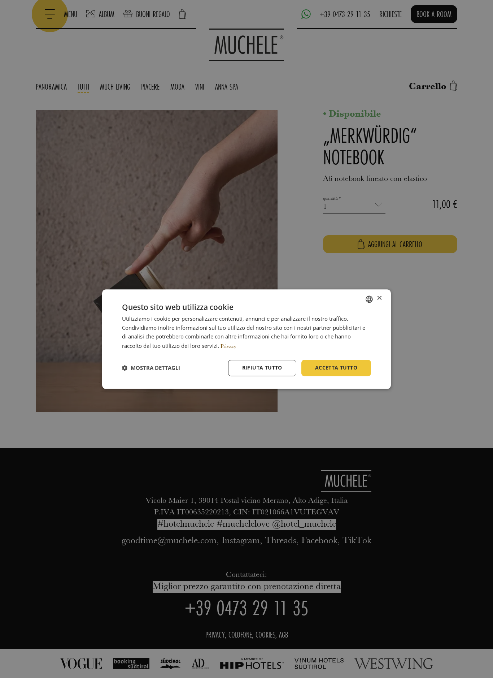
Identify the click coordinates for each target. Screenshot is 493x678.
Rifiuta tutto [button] (262, 367)
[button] (151, 368)
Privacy (228, 346)
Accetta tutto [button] (336, 367)
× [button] (379, 298)
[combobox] (369, 299)
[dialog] (246, 339)
